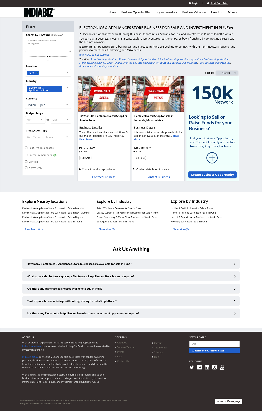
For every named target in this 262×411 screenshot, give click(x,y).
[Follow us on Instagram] (215, 367)
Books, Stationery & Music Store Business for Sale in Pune (127, 217)
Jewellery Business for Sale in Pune (189, 221)
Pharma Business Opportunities (141, 62)
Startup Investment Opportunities (137, 59)
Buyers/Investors (166, 12)
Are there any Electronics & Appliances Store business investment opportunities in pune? (83, 313)
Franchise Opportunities (104, 59)
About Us (122, 342)
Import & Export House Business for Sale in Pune (196, 217)
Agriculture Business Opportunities (210, 59)
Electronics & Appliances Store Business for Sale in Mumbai (53, 208)
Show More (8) (107, 229)
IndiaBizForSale (30, 356)
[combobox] (48, 73)
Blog (156, 356)
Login (195, 3)
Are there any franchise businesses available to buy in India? (64, 288)
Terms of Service (125, 347)
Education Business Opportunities (178, 62)
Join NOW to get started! (94, 54)
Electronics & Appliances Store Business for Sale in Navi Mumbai (55, 212)
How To (216, 12)
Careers (158, 343)
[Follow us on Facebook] (200, 367)
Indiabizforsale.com (32, 346)
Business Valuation (194, 12)
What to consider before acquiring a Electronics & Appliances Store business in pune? (80, 276)
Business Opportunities (135, 12)
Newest (226, 73)
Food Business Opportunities (214, 62)
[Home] (39, 15)
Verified (32, 161)
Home (112, 12)
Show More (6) (33, 229)
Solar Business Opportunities (173, 59)
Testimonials (161, 347)
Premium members (40, 155)
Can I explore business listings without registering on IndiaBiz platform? (72, 301)
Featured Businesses (40, 148)
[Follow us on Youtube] (223, 367)
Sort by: (209, 72)
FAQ (119, 356)
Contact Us (123, 361)
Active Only (34, 167)
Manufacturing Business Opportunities (100, 62)
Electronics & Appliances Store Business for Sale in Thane (52, 221)
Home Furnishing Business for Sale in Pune (193, 212)
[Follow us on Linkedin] (208, 367)
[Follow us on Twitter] (193, 367)
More (231, 12)
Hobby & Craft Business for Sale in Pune (192, 208)
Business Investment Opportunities (98, 66)
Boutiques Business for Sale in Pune (115, 221)
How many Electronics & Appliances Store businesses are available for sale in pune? (79, 263)
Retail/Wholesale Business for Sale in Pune (119, 208)
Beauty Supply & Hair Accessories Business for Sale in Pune (127, 212)
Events (120, 351)
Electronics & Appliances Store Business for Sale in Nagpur (52, 217)
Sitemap (158, 352)
